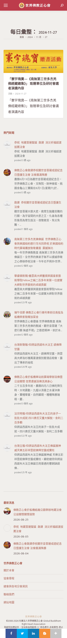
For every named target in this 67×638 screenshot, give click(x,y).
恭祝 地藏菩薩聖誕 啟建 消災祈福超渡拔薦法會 (38, 529)
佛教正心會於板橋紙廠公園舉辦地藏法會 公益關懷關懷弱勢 (37, 512)
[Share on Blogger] (44, 633)
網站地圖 (9, 602)
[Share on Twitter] (22, 633)
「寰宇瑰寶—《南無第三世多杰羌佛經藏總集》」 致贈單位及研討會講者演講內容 (33, 83)
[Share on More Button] (55, 633)
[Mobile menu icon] (6, 5)
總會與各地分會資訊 (16, 586)
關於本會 (9, 570)
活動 (10, 93)
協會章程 (9, 578)
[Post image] (7, 511)
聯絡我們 (9, 594)
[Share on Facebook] (11, 633)
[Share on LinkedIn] (33, 633)
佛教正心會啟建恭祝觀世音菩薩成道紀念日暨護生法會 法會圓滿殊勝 (37, 546)
